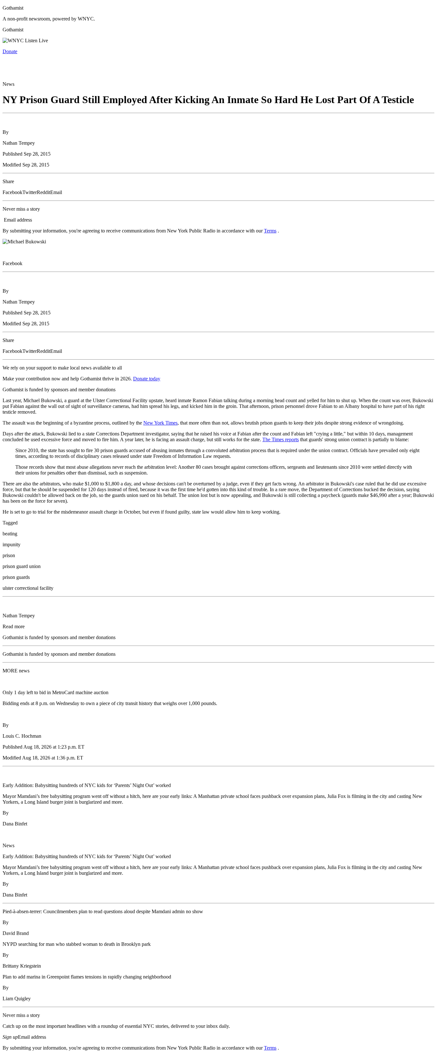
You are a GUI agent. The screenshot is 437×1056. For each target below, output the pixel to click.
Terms (270, 230)
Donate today (146, 378)
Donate (10, 51)
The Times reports (280, 439)
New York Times (160, 423)
